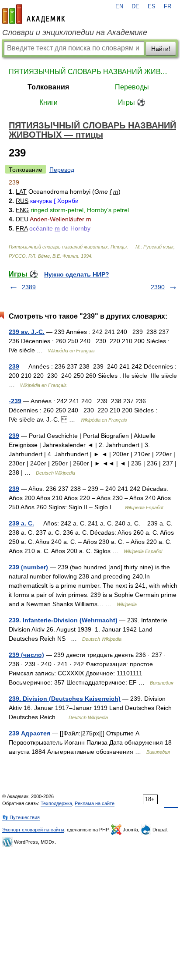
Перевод (61, 169)
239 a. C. (21, 523)
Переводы (132, 87)
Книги (48, 102)
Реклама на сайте (94, 803)
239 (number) (28, 567)
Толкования (48, 87)
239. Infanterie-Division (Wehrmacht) (63, 620)
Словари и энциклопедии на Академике (74, 32)
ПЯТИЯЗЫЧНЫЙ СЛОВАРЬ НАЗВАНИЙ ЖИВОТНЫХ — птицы (90, 71)
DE (135, 7)
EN (119, 7)
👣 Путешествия (21, 817)
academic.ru (33, 14)
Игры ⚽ (131, 102)
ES (152, 7)
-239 (15, 401)
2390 (158, 287)
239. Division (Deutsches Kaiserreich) (65, 698)
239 (14, 366)
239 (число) (26, 654)
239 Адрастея (29, 733)
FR (167, 7)
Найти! (160, 48)
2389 (29, 287)
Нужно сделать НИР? (76, 274)
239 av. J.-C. (27, 331)
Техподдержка (56, 803)
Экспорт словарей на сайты (33, 829)
